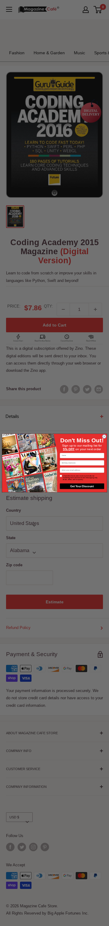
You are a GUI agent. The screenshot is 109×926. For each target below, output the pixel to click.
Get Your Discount (82, 486)
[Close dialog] (104, 436)
